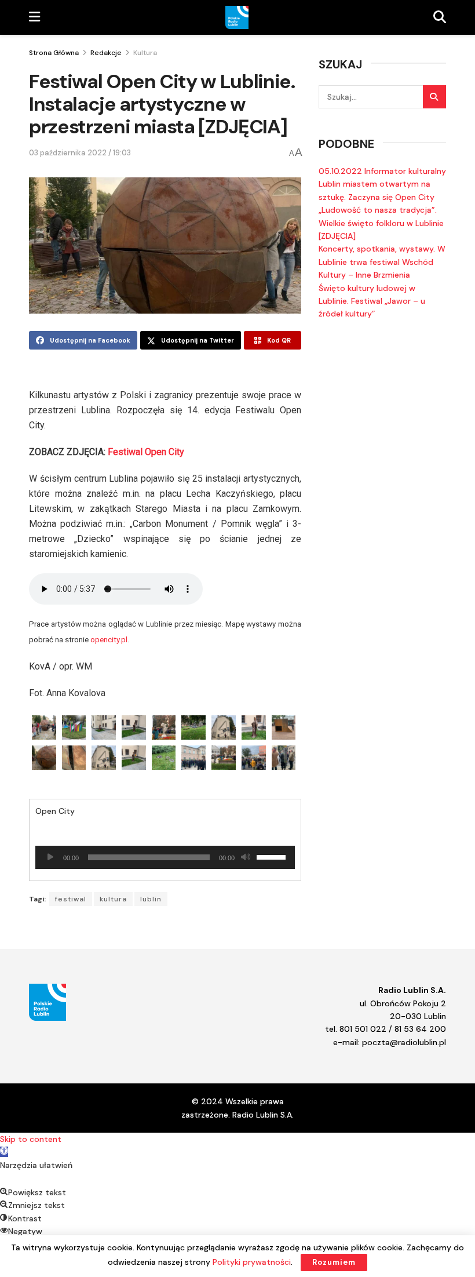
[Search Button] (434, 96)
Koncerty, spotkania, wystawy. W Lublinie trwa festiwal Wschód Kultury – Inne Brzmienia (382, 261)
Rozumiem (334, 1262)
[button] (4, 1152)
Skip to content (30, 1139)
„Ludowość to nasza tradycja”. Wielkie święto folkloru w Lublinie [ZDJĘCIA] (381, 223)
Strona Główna (54, 52)
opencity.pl (108, 639)
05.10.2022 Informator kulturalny (382, 171)
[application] (165, 857)
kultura (113, 899)
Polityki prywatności (252, 1262)
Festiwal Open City (146, 451)
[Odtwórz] (50, 857)
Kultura (145, 52)
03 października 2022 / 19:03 (80, 153)
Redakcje (106, 52)
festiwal (70, 899)
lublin (151, 899)
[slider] (273, 856)
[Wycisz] (245, 857)
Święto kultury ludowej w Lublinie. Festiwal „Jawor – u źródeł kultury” (372, 301)
